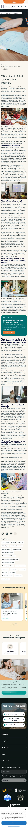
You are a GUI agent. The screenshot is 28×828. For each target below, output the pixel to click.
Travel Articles (5, 579)
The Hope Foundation (7, 575)
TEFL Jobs (4, 572)
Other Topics (5, 546)
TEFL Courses (13, 569)
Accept (14, 823)
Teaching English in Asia (7, 552)
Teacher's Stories (6, 549)
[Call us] (21, 6)
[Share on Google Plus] (3, 533)
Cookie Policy (11, 826)
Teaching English (17, 549)
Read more (6, 618)
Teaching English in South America (10, 559)
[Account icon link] (18, 6)
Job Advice (20, 542)
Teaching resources (20, 565)
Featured (13, 542)
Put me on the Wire (9, 332)
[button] (26, 809)
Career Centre (5, 542)
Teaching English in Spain (8, 562)
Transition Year (18, 575)
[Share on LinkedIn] (7, 533)
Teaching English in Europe (8, 555)
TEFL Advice (5, 569)
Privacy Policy (17, 826)
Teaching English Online (7, 565)
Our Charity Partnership (16, 546)
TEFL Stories (12, 572)
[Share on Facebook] (15, 533)
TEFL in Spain (22, 569)
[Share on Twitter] (11, 533)
